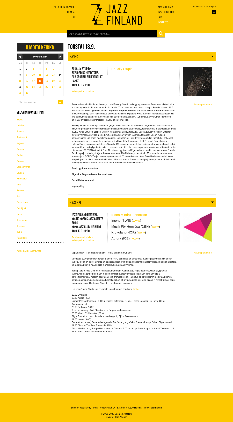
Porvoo (20, 190)
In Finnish (198, 6)
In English (211, 6)
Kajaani (20, 143)
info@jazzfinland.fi (153, 407)
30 (27, 93)
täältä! (136, 289)
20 (53, 81)
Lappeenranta (23, 167)
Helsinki (21, 125)
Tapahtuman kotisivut (82, 237)
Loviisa (20, 173)
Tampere (21, 226)
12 (47, 75)
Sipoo (19, 214)
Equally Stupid (122, 69)
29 (20, 93)
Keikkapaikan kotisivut (83, 91)
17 (33, 81)
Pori (19, 184)
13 (53, 75)
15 (20, 81)
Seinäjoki (21, 208)
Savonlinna (22, 202)
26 (47, 87)
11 (40, 75)
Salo (19, 196)
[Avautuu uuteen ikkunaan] (214, 12)
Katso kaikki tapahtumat (29, 251)
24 (33, 87)
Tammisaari (22, 220)
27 (53, 87)
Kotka (20, 155)
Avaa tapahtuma (202, 104)
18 (40, 81)
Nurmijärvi (22, 178)
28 (60, 87)
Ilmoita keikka (40, 47)
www (136, 220)
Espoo (20, 119)
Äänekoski (22, 238)
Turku (19, 232)
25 (40, 87)
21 (60, 81)
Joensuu (21, 131)
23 (27, 87)
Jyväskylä (22, 137)
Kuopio (20, 161)
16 (27, 81)
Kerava (20, 149)
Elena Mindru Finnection (129, 215)
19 (47, 81)
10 (33, 75)
